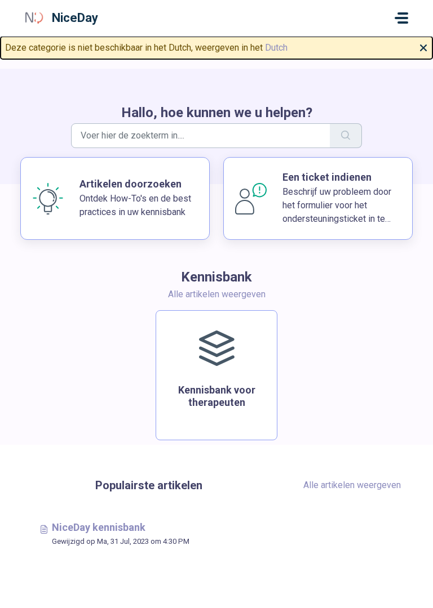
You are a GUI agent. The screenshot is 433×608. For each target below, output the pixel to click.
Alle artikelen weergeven (217, 294)
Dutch (276, 47)
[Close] (423, 47)
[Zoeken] (346, 135)
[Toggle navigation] (401, 18)
